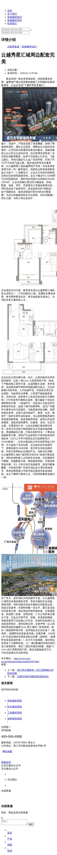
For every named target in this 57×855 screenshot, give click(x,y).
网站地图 (7, 751)
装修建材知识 (14, 17)
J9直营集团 (13, 46)
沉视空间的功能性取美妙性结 (33, 676)
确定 (31, 824)
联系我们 (12, 23)
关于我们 (12, 14)
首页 (9, 10)
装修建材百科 (14, 20)
